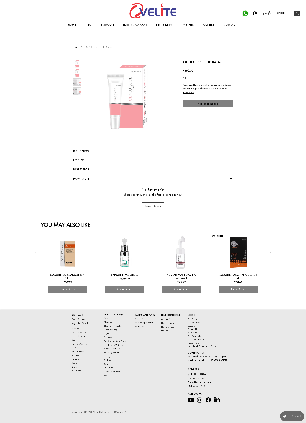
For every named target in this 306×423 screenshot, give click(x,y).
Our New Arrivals (196, 339)
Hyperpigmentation (113, 352)
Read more (188, 92)
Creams (75, 328)
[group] (153, 267)
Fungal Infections (112, 348)
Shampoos (139, 326)
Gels (74, 340)
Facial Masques (79, 336)
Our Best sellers (195, 336)
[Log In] (253, 13)
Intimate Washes (80, 343)
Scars (107, 364)
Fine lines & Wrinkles (114, 345)
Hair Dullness (167, 326)
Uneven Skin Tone (112, 371)
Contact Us (193, 329)
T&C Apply (117, 412)
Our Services (194, 322)
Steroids (76, 366)
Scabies (107, 360)
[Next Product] (270, 252)
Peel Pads (76, 355)
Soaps (75, 363)
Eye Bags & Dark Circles (115, 341)
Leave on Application (144, 322)
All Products (193, 332)
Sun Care (76, 370)
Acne (106, 318)
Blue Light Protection (113, 325)
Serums (75, 359)
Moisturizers (78, 351)
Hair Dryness (167, 323)
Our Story (193, 319)
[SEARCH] (297, 13)
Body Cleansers (79, 319)
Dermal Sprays (142, 318)
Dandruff (165, 319)
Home (76, 47)
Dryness (107, 333)
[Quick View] (67, 252)
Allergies (108, 322)
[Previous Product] (36, 252)
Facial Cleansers (79, 332)
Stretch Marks (110, 367)
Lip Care (76, 347)
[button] (270, 13)
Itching (107, 356)
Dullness (108, 337)
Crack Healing (110, 329)
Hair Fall (165, 330)
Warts (106, 375)
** (124, 412)
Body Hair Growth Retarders (80, 323)
